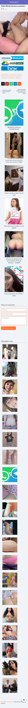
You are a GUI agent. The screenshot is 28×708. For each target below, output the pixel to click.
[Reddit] (19, 84)
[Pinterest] (7, 84)
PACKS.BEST (14, 2)
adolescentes (5, 74)
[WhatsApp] (11, 84)
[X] (3, 84)
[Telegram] (15, 84)
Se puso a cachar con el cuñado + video (6, 92)
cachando (18, 74)
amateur (12, 74)
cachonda (4, 77)
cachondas (11, 77)
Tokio (6, 9)
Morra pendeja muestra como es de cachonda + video (21, 91)
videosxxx (18, 77)
